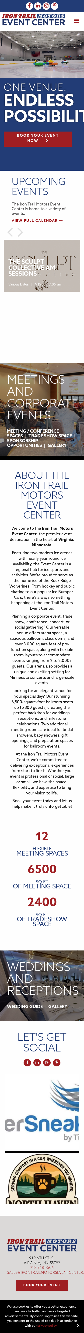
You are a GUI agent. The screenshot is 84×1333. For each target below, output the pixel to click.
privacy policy (46, 1325)
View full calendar (35, 221)
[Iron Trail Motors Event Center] (33, 20)
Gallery (57, 446)
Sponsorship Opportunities (24, 443)
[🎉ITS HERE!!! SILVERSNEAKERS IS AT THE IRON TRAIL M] (42, 1111)
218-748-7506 (42, 1268)
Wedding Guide (25, 1007)
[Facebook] (29, 6)
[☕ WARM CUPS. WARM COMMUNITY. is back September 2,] (42, 1188)
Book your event (42, 1285)
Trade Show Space (50, 436)
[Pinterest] (54, 6)
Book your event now (38, 138)
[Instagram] (46, 6)
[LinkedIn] (38, 6)
